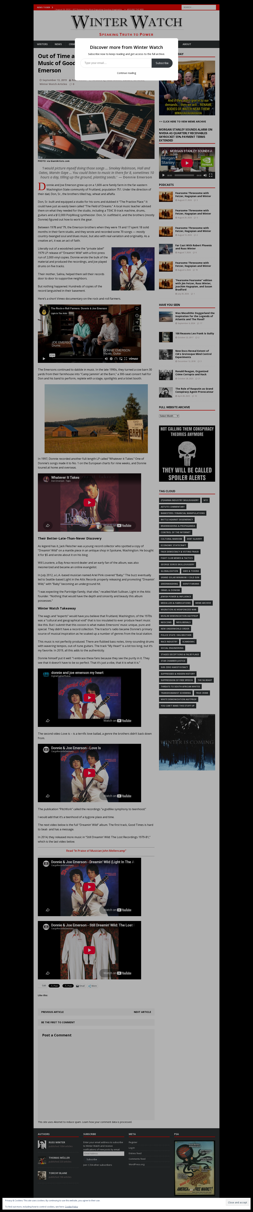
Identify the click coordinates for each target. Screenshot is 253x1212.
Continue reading (126, 73)
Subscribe (162, 63)
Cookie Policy (71, 1206)
